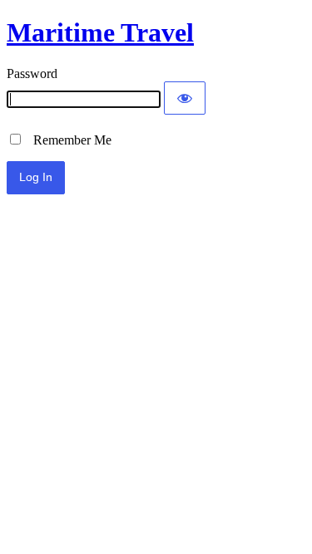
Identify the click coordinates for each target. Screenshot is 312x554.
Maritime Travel (100, 32)
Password (32, 73)
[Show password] (185, 98)
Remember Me (67, 140)
